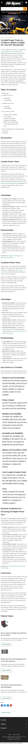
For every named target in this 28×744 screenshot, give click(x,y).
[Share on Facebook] (2, 705)
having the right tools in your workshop (10, 51)
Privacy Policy (16, 734)
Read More (6, 644)
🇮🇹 (21, 12)
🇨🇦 (8, 13)
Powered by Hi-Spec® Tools (14, 739)
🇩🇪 (19, 12)
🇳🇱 (25, 12)
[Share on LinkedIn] (8, 705)
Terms (9, 734)
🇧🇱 (15, 13)
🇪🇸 (17, 12)
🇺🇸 (12, 12)
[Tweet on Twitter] (5, 705)
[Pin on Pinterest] (11, 705)
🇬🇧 (15, 12)
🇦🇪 (19, 13)
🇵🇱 (11, 13)
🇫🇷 (23, 12)
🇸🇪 (17, 13)
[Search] (25, 9)
